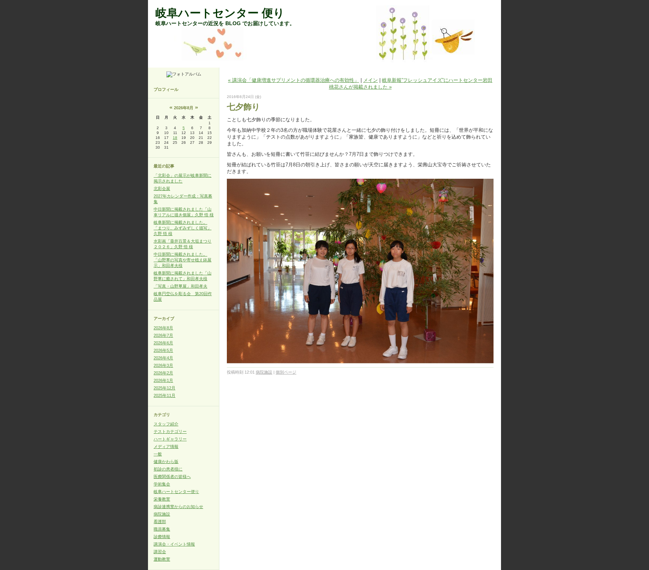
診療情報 (162, 536)
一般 (158, 454)
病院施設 (162, 514)
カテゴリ (162, 414)
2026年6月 (163, 343)
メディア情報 (166, 446)
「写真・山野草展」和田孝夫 (180, 286)
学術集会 (162, 484)
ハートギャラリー (170, 439)
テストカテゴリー (170, 431)
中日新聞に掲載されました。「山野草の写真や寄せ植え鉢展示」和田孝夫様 (182, 260)
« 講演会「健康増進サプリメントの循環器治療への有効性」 (293, 80)
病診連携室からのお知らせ (178, 506)
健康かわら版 (166, 461)
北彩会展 (162, 188)
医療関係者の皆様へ (172, 476)
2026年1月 (163, 380)
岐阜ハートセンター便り (176, 491)
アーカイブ (164, 318)
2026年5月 (163, 350)
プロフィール (166, 89)
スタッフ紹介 (166, 424)
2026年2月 (163, 373)
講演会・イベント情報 (174, 544)
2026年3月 (163, 365)
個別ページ (286, 372)
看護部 (160, 521)
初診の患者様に (168, 469)
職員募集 (162, 529)
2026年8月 (163, 328)
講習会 (160, 551)
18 (175, 138)
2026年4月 (163, 358)
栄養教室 (162, 499)
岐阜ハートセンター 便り (220, 13)
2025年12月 (164, 388)
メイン (370, 80)
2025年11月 (164, 395)
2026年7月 (163, 335)
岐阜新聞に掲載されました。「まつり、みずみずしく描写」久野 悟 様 (182, 228)
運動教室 (162, 559)
